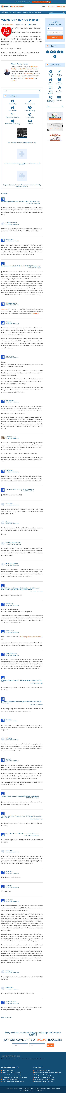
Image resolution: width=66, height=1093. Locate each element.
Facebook (31, 78)
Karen (7, 503)
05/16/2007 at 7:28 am (34, 267)
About (7, 1088)
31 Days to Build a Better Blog (42, 1070)
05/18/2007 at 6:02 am (12, 402)
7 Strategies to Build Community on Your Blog (15, 1077)
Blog (3, 9)
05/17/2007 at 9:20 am (12, 357)
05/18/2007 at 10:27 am (12, 438)
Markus (8, 522)
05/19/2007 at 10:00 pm (12, 505)
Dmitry (8, 971)
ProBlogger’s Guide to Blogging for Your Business (47, 1075)
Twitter (26, 78)
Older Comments (6, 1017)
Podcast (14, 12)
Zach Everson (10, 223)
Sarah (7, 871)
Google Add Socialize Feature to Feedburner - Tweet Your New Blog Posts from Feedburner (22, 185)
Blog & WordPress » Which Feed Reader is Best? (20, 834)
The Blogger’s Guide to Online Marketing (44, 1079)
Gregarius (4, 309)
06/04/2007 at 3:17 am (12, 760)
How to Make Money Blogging (11, 1079)
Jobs (30, 12)
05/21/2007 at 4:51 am (12, 523)
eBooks (19, 12)
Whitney (8, 400)
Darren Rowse (9, 24)
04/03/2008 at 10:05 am (12, 901)
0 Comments (33, 24)
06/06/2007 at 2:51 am (36, 819)
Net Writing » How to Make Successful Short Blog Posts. (18, 201)
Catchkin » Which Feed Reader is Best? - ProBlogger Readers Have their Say (21, 816)
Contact (58, 1088)
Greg (7, 322)
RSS (25, 24)
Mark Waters (10, 303)
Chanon (8, 603)
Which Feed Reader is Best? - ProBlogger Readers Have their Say (21, 680)
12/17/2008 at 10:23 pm (12, 989)
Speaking (43, 1088)
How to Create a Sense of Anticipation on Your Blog (22, 142)
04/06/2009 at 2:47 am (12, 1003)
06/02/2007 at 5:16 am (12, 721)
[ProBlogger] (12, 6)
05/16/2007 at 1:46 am (12, 224)
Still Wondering (28, 73)
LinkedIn (13, 80)
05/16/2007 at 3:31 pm (12, 305)
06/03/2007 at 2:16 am (12, 739)
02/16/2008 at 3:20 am (12, 887)
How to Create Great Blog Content (12, 1072)
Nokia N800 (34, 314)
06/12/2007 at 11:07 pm (12, 852)
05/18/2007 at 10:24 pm (12, 472)
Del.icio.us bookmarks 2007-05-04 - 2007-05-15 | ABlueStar (19, 266)
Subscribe (55, 37)
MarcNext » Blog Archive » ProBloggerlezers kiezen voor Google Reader (21, 702)
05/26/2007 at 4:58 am (12, 632)
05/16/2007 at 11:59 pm (12, 323)
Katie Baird (9, 437)
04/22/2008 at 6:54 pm (12, 972)
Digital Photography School (28, 69)
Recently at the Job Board (11, 1056)
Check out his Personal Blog (41, 2)
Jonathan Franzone (11, 542)
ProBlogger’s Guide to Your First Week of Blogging (47, 1072)
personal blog (15, 76)
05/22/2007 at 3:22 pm (12, 565)
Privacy (48, 1088)
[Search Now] (63, 12)
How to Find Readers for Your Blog (12, 1075)
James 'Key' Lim (10, 563)
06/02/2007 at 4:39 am (36, 704)
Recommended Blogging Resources (43, 1081)
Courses (34, 12)
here (35, 76)
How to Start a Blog (8, 1070)
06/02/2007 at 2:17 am (36, 683)
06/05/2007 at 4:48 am (32, 797)
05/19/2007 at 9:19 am (27, 490)
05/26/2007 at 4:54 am (12, 605)
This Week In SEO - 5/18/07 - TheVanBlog (18, 489)
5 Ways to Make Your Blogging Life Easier (13, 1081)
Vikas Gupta (9, 1001)
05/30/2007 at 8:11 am (12, 655)
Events (39, 12)
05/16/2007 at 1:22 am (33, 203)
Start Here (5, 12)
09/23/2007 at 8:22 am (12, 873)
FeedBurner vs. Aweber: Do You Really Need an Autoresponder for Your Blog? (22, 163)
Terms (53, 1088)
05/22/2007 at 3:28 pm (36, 591)
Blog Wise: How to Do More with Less (44, 1077)
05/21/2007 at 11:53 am (14, 544)
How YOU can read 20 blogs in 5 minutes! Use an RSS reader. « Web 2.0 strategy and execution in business (20, 588)
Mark (7, 738)
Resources (25, 12)
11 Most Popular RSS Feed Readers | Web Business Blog (18, 796)
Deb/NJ (8, 470)
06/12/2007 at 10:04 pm (32, 835)
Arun (7, 885)
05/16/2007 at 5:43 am (12, 241)
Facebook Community (56, 6)
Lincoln (8, 239)
